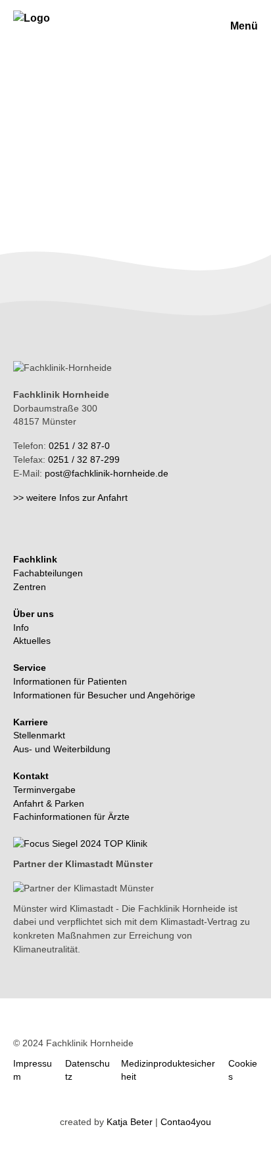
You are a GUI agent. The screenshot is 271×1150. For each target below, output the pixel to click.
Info (21, 627)
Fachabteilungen (48, 573)
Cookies (242, 1070)
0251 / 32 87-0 (79, 445)
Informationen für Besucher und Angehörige (104, 695)
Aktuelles (32, 640)
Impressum (32, 1070)
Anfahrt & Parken (48, 803)
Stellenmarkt (39, 735)
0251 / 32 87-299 (84, 459)
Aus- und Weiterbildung (62, 749)
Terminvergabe (44, 789)
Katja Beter (130, 1122)
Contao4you (185, 1122)
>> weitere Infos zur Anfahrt (70, 497)
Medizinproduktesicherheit (168, 1070)
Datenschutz (87, 1070)
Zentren (29, 587)
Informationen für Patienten (70, 681)
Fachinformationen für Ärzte (71, 816)
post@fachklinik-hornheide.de (106, 473)
